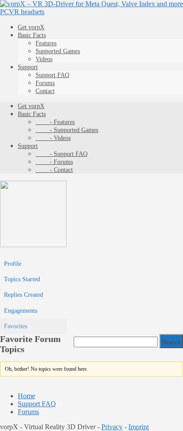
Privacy (112, 427)
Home (26, 396)
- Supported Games (67, 130)
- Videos (53, 138)
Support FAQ (52, 75)
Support (28, 67)
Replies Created (23, 294)
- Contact (54, 170)
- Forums (54, 162)
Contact (45, 91)
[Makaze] (33, 245)
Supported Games (58, 51)
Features (46, 43)
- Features (55, 122)
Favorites (15, 326)
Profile (12, 263)
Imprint (138, 427)
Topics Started (22, 279)
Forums (45, 83)
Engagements (20, 310)
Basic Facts (32, 35)
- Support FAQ (62, 154)
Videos (44, 59)
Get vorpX (31, 27)
